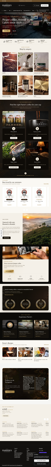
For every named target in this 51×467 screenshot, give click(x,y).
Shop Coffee (6, 30)
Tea (27, 451)
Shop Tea (14, 30)
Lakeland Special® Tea (31, 452)
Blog (15, 451)
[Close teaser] (2, 229)
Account (37, 5)
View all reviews (5, 415)
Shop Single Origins (13, 167)
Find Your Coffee (9, 271)
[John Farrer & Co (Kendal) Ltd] (7, 5)
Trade (15, 450)
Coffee (28, 450)
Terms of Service (17, 454)
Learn (28, 457)
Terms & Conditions (18, 452)
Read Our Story (6, 237)
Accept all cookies (41, 460)
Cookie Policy (17, 457)
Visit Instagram (10, 391)
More (28, 459)
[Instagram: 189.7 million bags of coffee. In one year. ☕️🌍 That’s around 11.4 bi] (41, 383)
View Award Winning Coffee (9, 294)
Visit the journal (46, 344)
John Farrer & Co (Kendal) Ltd (16, 465)
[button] (45, 5)
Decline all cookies (41, 463)
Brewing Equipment (31, 455)
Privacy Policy (17, 455)
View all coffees (46, 183)
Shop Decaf (37, 167)
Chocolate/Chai (30, 454)
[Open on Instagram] (29, 392)
